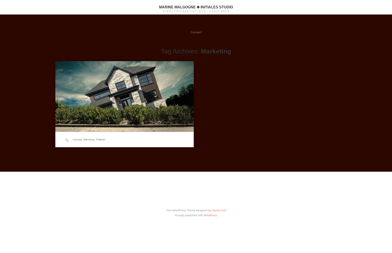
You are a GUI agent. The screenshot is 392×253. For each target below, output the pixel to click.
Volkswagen (99, 90)
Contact (196, 32)
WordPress (210, 215)
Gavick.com (219, 210)
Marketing (88, 139)
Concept (77, 139)
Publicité (100, 139)
